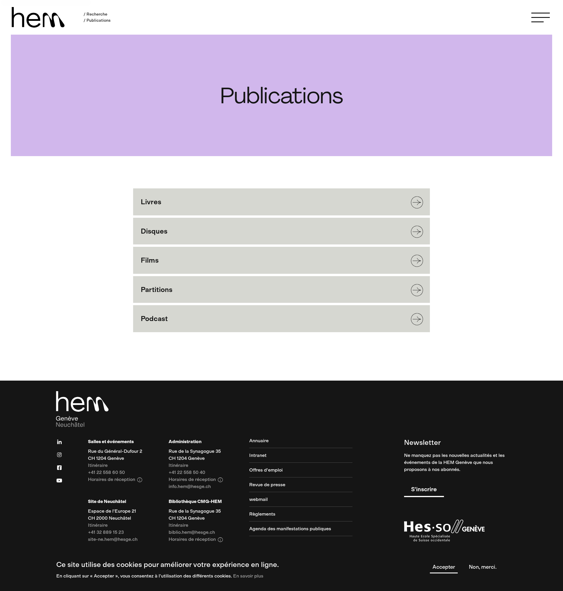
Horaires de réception (115, 480)
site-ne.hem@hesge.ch (113, 539)
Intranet (258, 455)
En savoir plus (248, 576)
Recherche (97, 14)
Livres (151, 201)
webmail (258, 499)
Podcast (154, 318)
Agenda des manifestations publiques (290, 528)
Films (150, 260)
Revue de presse (267, 484)
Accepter (444, 567)
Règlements (262, 514)
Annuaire (259, 440)
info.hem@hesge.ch (190, 486)
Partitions (156, 289)
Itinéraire (98, 465)
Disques (154, 231)
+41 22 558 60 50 (106, 472)
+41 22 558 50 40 (187, 472)
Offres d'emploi (266, 470)
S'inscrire (424, 489)
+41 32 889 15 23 (106, 532)
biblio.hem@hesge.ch (192, 532)
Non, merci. (483, 567)
